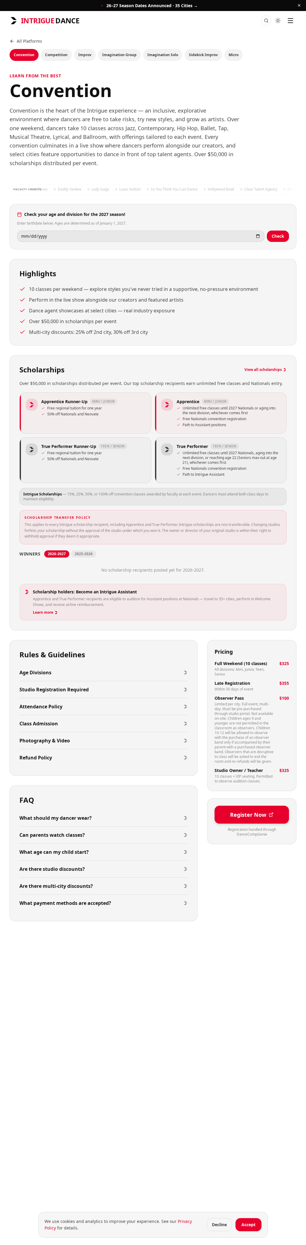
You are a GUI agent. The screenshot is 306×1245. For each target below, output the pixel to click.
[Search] (266, 21)
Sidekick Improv (203, 54)
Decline (219, 1224)
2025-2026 (84, 553)
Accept (248, 1224)
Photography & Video (44, 740)
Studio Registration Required (54, 689)
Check (278, 236)
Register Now (248, 814)
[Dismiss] (299, 5)
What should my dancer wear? (55, 818)
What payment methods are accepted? (65, 903)
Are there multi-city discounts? (56, 886)
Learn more (43, 612)
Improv (84, 54)
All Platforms (29, 41)
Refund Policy (35, 757)
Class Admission (38, 723)
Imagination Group (119, 54)
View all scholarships (263, 369)
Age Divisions (35, 672)
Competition (56, 54)
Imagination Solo (162, 54)
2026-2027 (57, 553)
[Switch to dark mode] (278, 20)
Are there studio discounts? (52, 869)
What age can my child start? (54, 852)
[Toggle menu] (290, 21)
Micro (233, 54)
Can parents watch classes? (52, 835)
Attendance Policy (40, 706)
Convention (24, 54)
